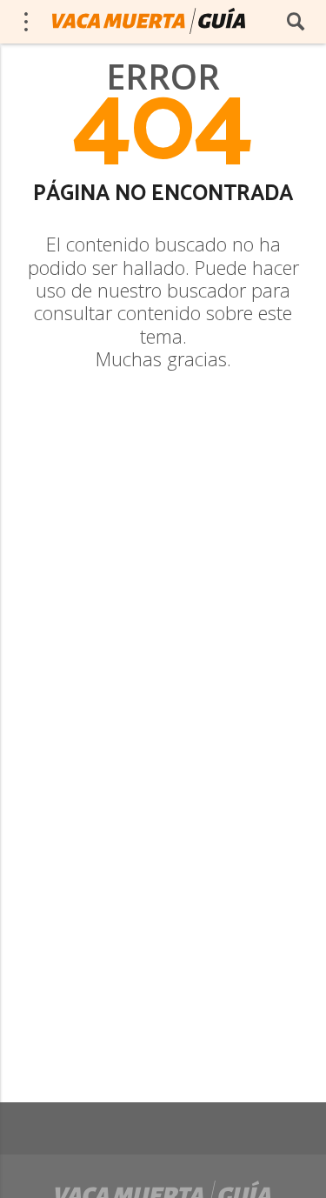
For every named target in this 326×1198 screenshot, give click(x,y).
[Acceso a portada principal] (148, 21)
